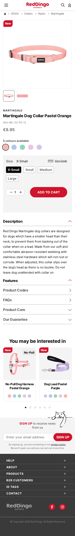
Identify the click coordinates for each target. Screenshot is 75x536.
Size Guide (61, 160)
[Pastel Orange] (5, 147)
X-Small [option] (13, 170)
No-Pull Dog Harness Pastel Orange (19, 386)
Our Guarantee (15, 319)
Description (12, 221)
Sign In (69, 5)
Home (5, 14)
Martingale (57, 13)
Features (10, 281)
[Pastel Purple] (39, 147)
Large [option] (12, 178)
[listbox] (36, 175)
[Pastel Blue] (14, 147)
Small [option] (29, 170)
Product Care (14, 310)
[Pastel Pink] (30, 147)
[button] (10, 96)
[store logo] (37, 5)
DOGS (15, 13)
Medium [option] (46, 170)
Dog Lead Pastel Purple (55, 386)
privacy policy (58, 444)
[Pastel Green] (22, 147)
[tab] (37, 221)
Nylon (42, 13)
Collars (28, 13)
